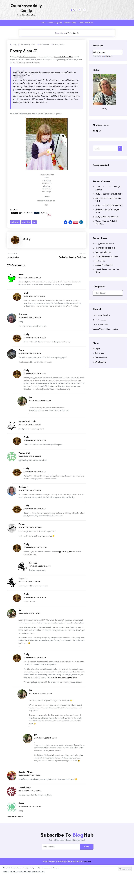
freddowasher (100, 187)
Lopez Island (26, 222)
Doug (21, 350)
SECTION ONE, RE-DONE (112, 194)
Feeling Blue (100, 261)
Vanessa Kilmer (101, 221)
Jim (30, 397)
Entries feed (99, 353)
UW (34, 222)
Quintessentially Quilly (26, 8)
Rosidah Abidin (26, 772)
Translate (109, 56)
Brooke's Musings (99, 320)
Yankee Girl (24, 453)
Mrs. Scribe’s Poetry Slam (63, 57)
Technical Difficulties (111, 217)
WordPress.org (100, 362)
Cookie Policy (41, 872)
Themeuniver (86, 861)
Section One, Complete (104, 265)
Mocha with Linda (27, 421)
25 (44, 44)
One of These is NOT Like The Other (107, 270)
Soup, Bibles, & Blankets (104, 244)
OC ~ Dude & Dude (100, 324)
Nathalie (98, 209)
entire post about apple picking (65, 677)
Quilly (26, 239)
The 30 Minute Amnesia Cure (106, 256)
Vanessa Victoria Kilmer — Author (106, 329)
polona (22, 524)
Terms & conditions (86, 23)
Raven (21, 803)
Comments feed (101, 357)
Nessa (21, 274)
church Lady (25, 787)
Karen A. (33, 562)
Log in (97, 348)
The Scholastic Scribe (27, 57)
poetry (61, 44)
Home (43, 23)
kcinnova (23, 314)
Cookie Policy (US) (55, 23)
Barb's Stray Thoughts (101, 315)
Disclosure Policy (70, 23)
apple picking (15, 222)
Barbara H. (24, 487)
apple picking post (65, 551)
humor (63, 33)
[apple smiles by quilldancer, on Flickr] (47, 144)
